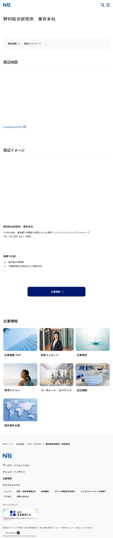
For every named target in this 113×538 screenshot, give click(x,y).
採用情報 (45, 491)
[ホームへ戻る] (6, 5)
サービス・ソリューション (16, 465)
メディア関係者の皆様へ (65, 491)
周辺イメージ (30, 43)
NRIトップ (7, 444)
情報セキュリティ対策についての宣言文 (77, 527)
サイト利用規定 (17, 527)
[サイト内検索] (102, 5)
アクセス (7, 496)
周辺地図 (12, 43)
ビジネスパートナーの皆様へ (94, 491)
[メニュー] (108, 5)
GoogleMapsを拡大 (13, 126)
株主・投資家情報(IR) (26, 491)
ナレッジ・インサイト (14, 471)
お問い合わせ (23, 496)
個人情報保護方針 (31, 527)
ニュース (7, 491)
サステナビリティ (12, 485)
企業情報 (55, 291)
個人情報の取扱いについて (50, 527)
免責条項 (6, 527)
